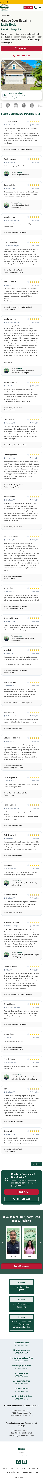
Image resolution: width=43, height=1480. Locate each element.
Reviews (3, 15)
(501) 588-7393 (21, 1345)
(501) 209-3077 (21, 1361)
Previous (2, 1242)
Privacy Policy (21, 1468)
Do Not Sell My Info (12, 1472)
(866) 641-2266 (23, 55)
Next (40, 1242)
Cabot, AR (9, 285)
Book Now (23, 48)
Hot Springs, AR (11, 162)
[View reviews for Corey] (6, 173)
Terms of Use (7, 1468)
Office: (21, 1410)
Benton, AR (9, 653)
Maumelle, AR (10, 591)
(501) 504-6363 (21, 1376)
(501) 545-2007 (21, 1353)
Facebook (24, 1462)
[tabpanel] (13, 1242)
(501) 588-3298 (21, 1399)
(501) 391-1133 (21, 1391)
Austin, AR (9, 386)
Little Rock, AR (10, 188)
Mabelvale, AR (10, 125)
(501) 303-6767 (21, 1368)
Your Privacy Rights (30, 1472)
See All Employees (21, 1266)
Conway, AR (9, 838)
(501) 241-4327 (21, 1384)
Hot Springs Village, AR (13, 220)
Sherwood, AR (10, 458)
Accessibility (34, 1468)
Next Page (36, 1164)
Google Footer (18, 1462)
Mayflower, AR (10, 423)
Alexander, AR (10, 741)
